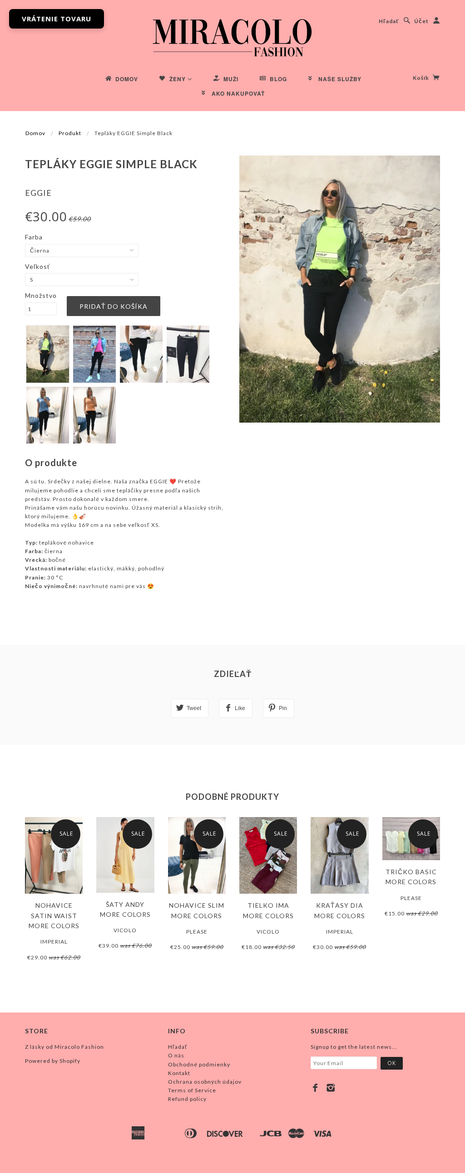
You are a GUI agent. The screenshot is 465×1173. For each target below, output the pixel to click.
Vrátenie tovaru (56, 18)
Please (197, 931)
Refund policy (187, 1098)
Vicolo (125, 930)
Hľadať (389, 21)
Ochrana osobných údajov (205, 1081)
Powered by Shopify (52, 1060)
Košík (421, 77)
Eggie (38, 193)
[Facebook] (315, 1087)
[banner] (232, 36)
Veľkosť (37, 266)
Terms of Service (192, 1090)
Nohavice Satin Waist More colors (54, 915)
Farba (34, 237)
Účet (421, 21)
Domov (35, 133)
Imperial (54, 941)
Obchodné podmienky (199, 1064)
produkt (70, 133)
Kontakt (179, 1073)
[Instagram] (331, 1087)
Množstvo (41, 295)
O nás (176, 1055)
